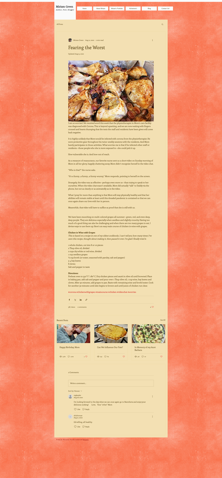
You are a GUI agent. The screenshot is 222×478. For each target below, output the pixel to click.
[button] (162, 24)
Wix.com (86, 439)
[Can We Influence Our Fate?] (111, 333)
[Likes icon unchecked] (75, 409)
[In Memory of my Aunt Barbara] (148, 333)
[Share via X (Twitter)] (75, 300)
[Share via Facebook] (69, 300)
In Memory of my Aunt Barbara (145, 348)
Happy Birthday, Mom (70, 347)
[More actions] (152, 40)
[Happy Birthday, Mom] (73, 333)
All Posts (60, 24)
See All (162, 320)
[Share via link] (86, 300)
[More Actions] (152, 396)
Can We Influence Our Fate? (110, 347)
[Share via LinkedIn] (81, 300)
